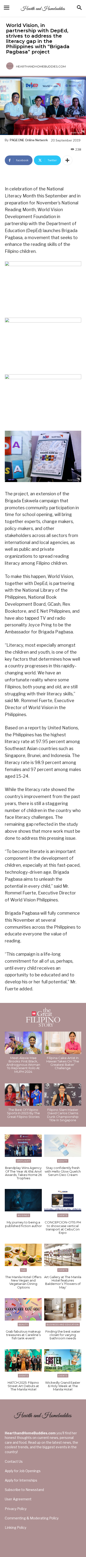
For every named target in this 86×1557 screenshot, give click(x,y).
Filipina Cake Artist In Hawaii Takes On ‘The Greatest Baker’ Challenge (62, 1063)
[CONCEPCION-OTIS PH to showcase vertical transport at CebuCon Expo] (62, 1200)
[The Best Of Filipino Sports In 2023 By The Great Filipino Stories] (23, 1094)
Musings (23, 1215)
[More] (67, 160)
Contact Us (14, 1461)
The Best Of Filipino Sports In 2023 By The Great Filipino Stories (23, 1113)
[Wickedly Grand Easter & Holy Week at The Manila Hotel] (62, 1360)
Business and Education (63, 1324)
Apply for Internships (21, 1480)
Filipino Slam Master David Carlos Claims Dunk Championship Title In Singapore (63, 1115)
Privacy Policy (16, 1509)
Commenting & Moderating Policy (32, 1518)
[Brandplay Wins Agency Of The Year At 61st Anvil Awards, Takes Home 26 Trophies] (23, 1145)
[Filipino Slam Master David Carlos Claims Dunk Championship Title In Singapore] (62, 1094)
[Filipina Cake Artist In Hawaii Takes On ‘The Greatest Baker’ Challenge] (62, 1043)
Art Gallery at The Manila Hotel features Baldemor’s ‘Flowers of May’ (62, 1282)
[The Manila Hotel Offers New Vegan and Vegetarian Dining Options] (23, 1255)
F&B (23, 1270)
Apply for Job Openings (23, 1471)
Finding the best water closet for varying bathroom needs (62, 1334)
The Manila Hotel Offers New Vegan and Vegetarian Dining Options (23, 1282)
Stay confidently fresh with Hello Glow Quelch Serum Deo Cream (63, 1171)
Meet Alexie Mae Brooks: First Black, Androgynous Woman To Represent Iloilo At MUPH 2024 (23, 1065)
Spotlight (23, 1160)
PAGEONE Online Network (29, 140)
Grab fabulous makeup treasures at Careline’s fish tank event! (23, 1334)
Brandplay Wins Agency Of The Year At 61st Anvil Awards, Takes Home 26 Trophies (23, 1173)
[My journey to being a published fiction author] (23, 1200)
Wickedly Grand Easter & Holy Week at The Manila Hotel (62, 1386)
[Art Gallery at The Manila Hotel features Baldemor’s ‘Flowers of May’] (62, 1255)
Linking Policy (15, 1527)
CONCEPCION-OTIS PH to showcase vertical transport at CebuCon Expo (63, 1227)
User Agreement (18, 1499)
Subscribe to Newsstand (24, 1490)
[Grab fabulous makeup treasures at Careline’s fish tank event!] (23, 1309)
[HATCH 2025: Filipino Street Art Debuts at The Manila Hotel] (23, 1360)
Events (62, 1215)
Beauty (62, 1160)
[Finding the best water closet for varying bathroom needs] (62, 1309)
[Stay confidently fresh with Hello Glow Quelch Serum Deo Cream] (62, 1145)
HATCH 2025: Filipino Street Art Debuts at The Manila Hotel (23, 1386)
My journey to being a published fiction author (23, 1224)
